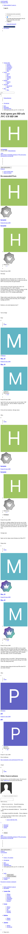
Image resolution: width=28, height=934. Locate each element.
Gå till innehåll (4, 1)
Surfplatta (6, 826)
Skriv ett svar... (4, 801)
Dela (2, 153)
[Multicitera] (4, 323)
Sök (7, 75)
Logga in (9, 21)
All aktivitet (9, 86)
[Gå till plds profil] (14, 709)
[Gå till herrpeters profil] (14, 146)
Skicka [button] (5, 832)
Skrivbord (6, 825)
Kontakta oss (7, 877)
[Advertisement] (14, 47)
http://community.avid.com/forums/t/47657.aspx (12, 759)
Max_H (3, 358)
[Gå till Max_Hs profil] (14, 354)
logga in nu (6, 780)
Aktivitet (6, 84)
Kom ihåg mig (10, 18)
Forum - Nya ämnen (8, 857)
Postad (5, 222)
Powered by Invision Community (8, 881)
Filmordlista (9, 67)
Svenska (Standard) (11, 876)
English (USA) (10, 874)
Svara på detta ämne (8, 171)
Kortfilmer (9, 68)
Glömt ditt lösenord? (11, 24)
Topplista (9, 77)
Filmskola (9, 65)
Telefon (5, 827)
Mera (8, 71)
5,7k (8, 394)
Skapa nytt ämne (7, 173)
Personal (9, 76)
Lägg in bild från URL (12, 819)
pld (2, 713)
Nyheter (8, 64)
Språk (5, 873)
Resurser (9, 69)
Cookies (5, 879)
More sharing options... (6, 167)
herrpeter (4, 149)
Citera (5, 324)
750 (7, 749)
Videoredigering (12, 150)
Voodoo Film (7, 62)
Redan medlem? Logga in (10, 5)
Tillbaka (8, 894)
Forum (5, 72)
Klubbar (5, 80)
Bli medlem (6, 28)
